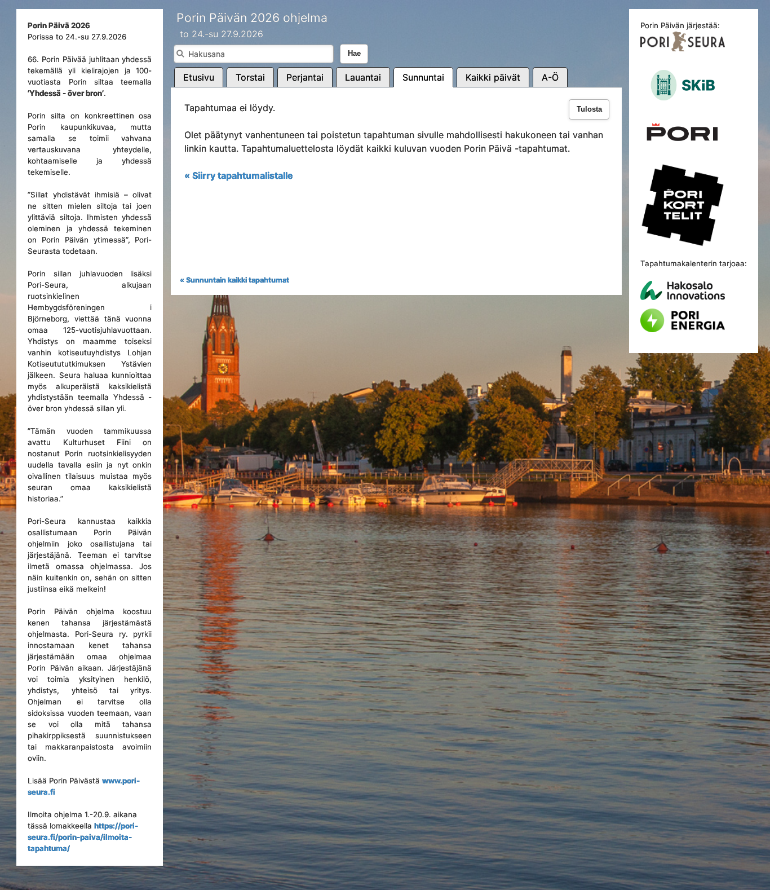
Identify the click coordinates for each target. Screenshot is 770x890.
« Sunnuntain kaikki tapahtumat (234, 280)
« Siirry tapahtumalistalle (238, 175)
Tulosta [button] (589, 109)
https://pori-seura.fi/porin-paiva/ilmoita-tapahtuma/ (83, 837)
